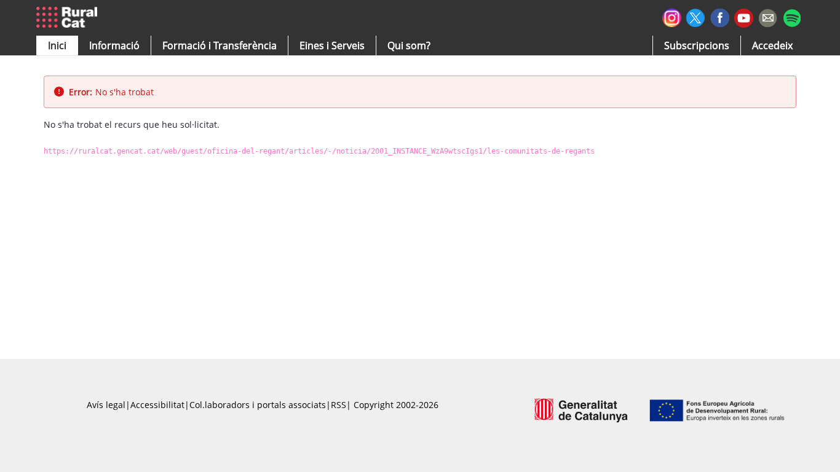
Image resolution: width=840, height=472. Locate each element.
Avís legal (106, 405)
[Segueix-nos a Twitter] (695, 16)
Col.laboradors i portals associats (257, 405)
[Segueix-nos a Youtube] (743, 17)
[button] (57, 45)
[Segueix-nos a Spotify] (791, 16)
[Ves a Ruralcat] (69, 18)
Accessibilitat (157, 405)
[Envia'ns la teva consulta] (767, 16)
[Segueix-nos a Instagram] (671, 16)
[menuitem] (219, 45)
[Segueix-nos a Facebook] (719, 16)
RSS (338, 405)
